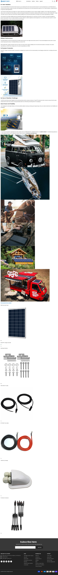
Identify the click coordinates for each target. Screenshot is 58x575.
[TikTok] (6, 561)
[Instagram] (4, 561)
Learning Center (33, 133)
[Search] (52, 1)
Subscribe (39, 547)
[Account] (54, 1)
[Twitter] (11, 561)
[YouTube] (9, 561)
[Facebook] (1, 561)
